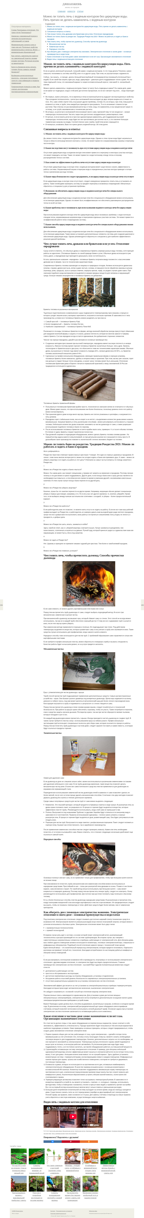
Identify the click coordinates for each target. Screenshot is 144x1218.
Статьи (80, 11)
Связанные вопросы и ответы (59, 31)
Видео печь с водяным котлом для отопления (65, 59)
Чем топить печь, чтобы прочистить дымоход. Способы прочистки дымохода (77, 41)
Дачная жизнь (72, 4)
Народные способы (57, 49)
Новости (71, 11)
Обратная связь (93, 1211)
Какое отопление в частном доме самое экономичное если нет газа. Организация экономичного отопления (89, 56)
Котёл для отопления (71, 1133)
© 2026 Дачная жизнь (17, 1211)
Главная (61, 11)
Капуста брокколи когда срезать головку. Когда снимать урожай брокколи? (23, 69)
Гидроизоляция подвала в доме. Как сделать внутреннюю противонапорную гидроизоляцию (25, 89)
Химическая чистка (56, 46)
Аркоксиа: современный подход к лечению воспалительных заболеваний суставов (24, 38)
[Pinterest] (71, 1141)
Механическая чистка (57, 44)
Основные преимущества (119, 1131)
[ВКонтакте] (53, 1141)
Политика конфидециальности (58, 1213)
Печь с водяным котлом (58, 1133)
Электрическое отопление (104, 1131)
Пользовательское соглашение (64, 1211)
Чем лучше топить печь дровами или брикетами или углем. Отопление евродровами (80, 34)
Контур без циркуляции (56, 1131)
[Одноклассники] (89, 1141)
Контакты (52, 1211)
